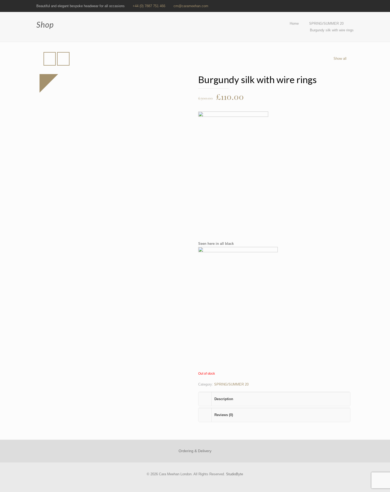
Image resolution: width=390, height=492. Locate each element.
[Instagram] (351, 5)
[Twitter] (329, 5)
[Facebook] (322, 5)
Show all (339, 59)
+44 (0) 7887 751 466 (149, 6)
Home (294, 23)
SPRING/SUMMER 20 (326, 23)
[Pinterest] (343, 5)
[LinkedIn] (336, 5)
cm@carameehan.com (191, 6)
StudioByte (234, 474)
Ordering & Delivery (195, 451)
